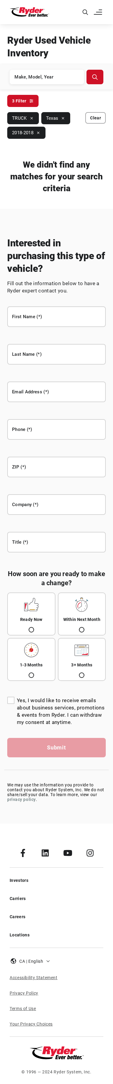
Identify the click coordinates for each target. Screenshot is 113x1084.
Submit (56, 747)
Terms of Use (23, 1008)
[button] (98, 12)
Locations (20, 934)
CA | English (31, 961)
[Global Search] (85, 12)
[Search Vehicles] (94, 77)
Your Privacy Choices (31, 1024)
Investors (19, 880)
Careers (17, 916)
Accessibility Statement (34, 977)
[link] (23, 853)
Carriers (18, 898)
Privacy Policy (24, 993)
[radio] (31, 613)
